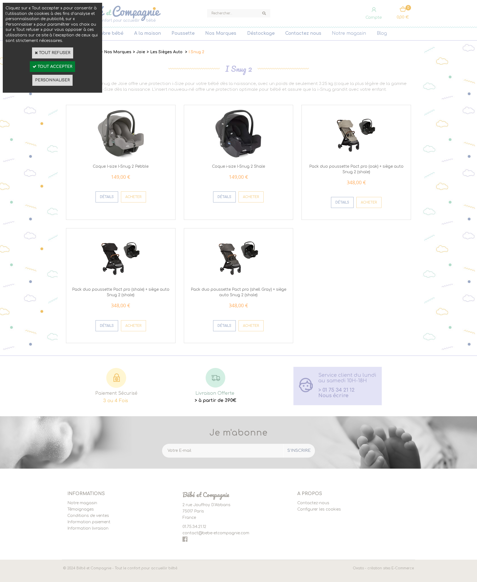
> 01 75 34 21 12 (336, 390)
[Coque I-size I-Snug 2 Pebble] (121, 157)
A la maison (147, 33)
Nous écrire (333, 395)
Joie (140, 52)
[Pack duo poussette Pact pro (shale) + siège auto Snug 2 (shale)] (121, 280)
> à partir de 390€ (215, 400)
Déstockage (261, 33)
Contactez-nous (313, 503)
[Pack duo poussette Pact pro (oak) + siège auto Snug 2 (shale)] (356, 157)
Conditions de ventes (88, 516)
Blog (382, 33)
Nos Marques (220, 33)
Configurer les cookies (319, 509)
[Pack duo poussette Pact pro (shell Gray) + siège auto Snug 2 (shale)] (238, 280)
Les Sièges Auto (167, 52)
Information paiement (88, 522)
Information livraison (87, 528)
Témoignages (80, 509)
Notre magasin (349, 33)
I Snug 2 (196, 52)
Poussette (183, 33)
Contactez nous (303, 33)
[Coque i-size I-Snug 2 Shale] (238, 157)
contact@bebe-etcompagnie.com (215, 533)
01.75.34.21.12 (194, 527)
